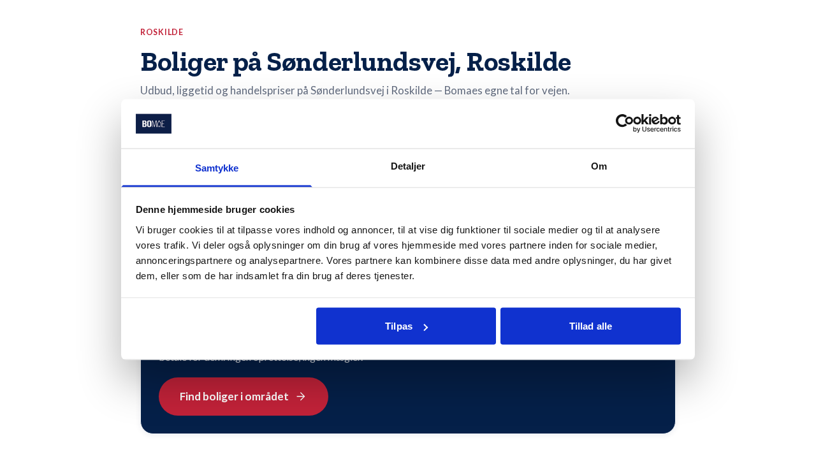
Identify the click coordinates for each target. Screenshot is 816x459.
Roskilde (162, 32)
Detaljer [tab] (408, 165)
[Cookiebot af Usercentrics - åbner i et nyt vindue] (625, 123)
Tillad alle (590, 326)
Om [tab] (599, 165)
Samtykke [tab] (217, 167)
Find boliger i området (234, 396)
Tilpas (398, 326)
